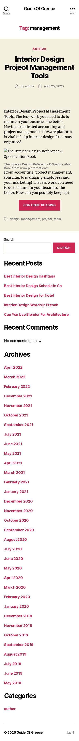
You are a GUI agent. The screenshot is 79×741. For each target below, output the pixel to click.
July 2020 (13, 549)
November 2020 (18, 511)
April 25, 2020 (54, 86)
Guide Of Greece (39, 9)
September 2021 (18, 425)
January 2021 (16, 492)
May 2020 (13, 568)
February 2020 (17, 597)
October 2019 (16, 635)
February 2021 (16, 482)
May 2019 (12, 683)
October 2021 (16, 415)
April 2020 (13, 578)
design (14, 219)
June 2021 (13, 444)
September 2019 (18, 645)
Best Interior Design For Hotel (29, 295)
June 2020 (13, 558)
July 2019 (12, 664)
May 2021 (12, 453)
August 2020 (15, 539)
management (30, 219)
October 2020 (16, 520)
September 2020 (19, 530)
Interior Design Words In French (31, 305)
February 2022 (17, 386)
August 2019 (15, 654)
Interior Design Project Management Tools (39, 67)
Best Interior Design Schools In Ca (33, 286)
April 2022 (13, 367)
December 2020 (18, 501)
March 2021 (14, 472)
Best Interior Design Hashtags (29, 276)
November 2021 (18, 405)
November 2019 (18, 625)
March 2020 (15, 587)
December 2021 (18, 396)
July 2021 (12, 434)
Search (9, 239)
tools (57, 219)
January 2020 (16, 606)
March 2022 (14, 377)
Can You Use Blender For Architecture (36, 314)
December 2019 (18, 616)
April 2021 (13, 463)
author (39, 48)
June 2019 (13, 673)
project (47, 219)
